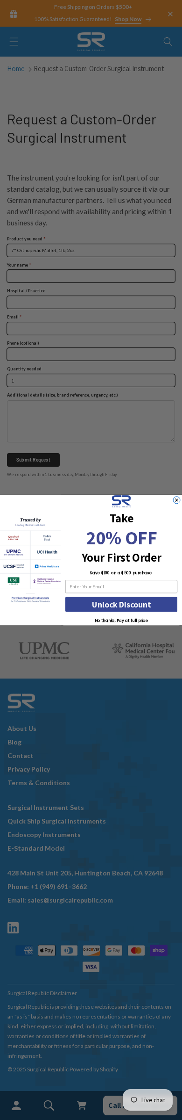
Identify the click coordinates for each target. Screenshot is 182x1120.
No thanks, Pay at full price (121, 620)
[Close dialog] (176, 500)
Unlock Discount (121, 604)
